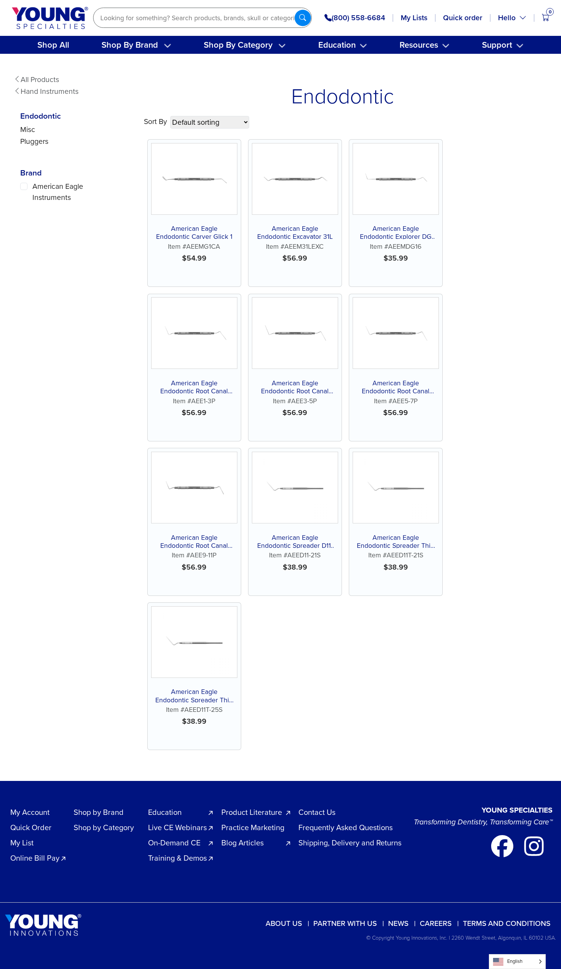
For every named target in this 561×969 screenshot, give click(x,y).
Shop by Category (104, 827)
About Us (284, 923)
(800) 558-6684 (358, 18)
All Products (40, 79)
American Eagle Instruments (57, 192)
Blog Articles (242, 842)
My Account (30, 812)
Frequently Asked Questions (345, 827)
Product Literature (251, 812)
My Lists (414, 17)
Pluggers (34, 141)
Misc (27, 129)
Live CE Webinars (177, 827)
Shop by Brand (99, 812)
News (398, 923)
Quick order (462, 17)
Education (337, 45)
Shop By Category (238, 45)
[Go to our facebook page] (503, 845)
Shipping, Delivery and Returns (349, 842)
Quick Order (31, 827)
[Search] (303, 18)
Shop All (53, 45)
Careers (435, 923)
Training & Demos (177, 858)
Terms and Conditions (506, 923)
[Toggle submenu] (167, 46)
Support (497, 45)
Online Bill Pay (35, 858)
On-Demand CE (174, 842)
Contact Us (316, 812)
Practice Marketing (252, 827)
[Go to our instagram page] (534, 845)
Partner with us (345, 923)
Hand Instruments (50, 91)
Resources (419, 45)
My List (22, 842)
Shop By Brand (130, 45)
